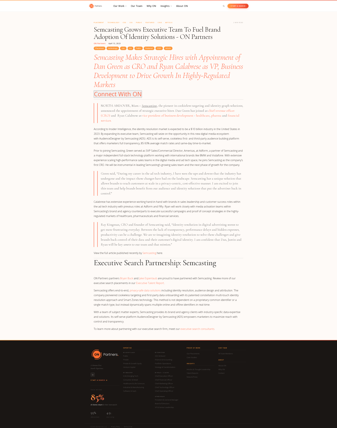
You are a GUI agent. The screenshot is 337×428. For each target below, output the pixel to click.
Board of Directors (162, 403)
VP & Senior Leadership (164, 407)
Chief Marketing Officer (164, 383)
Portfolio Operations (163, 363)
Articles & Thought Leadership (198, 369)
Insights (165, 6)
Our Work (118, 6)
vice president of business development (167, 115)
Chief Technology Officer (164, 387)
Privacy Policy (115, 427)
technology (112, 48)
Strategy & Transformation (165, 367)
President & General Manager (166, 400)
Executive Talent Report (150, 283)
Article (168, 48)
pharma (216, 115)
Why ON (151, 6)
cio (130, 48)
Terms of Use (128, 427)
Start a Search (238, 6)
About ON (182, 6)
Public (138, 48)
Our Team (137, 6)
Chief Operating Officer (164, 391)
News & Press (192, 377)
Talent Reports (192, 373)
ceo (123, 48)
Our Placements (193, 353)
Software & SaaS (129, 391)
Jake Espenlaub (148, 278)
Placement (99, 48)
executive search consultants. (197, 329)
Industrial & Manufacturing (133, 387)
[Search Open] (224, 6)
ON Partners (99, 43)
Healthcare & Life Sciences (134, 383)
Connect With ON (118, 94)
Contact (221, 373)
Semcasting (149, 253)
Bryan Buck (126, 278)
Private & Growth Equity (132, 363)
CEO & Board (160, 356)
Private (126, 359)
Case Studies (192, 357)
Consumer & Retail (130, 380)
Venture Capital (129, 367)
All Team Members (225, 353)
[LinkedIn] (93, 375)
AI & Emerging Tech (130, 376)
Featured (149, 48)
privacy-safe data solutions (145, 290)
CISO (159, 48)
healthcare (202, 115)
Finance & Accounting (163, 359)
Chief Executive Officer (164, 376)
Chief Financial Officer (163, 380)
